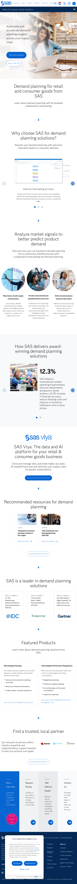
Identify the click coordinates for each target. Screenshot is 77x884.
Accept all (17, 863)
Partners (37, 3)
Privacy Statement (19, 879)
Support (29, 3)
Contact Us (64, 3)
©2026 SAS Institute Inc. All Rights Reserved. (59, 879)
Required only (30, 863)
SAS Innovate (54, 3)
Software (16, 3)
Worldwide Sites (60, 3)
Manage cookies (24, 869)
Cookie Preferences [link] (7, 879)
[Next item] (72, 183)
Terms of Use (30, 879)
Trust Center (40, 879)
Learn (23, 3)
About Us (45, 3)
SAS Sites (69, 3)
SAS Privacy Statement (33, 849)
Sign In (74, 3)
